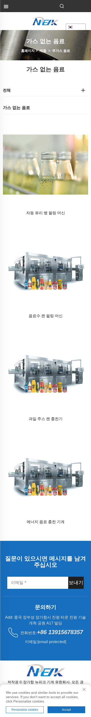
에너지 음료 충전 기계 (46, 522)
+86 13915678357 (60, 632)
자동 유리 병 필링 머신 (45, 213)
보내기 (76, 582)
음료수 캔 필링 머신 (46, 316)
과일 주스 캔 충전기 (46, 419)
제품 (43, 51)
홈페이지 (28, 51)
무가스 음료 (61, 51)
